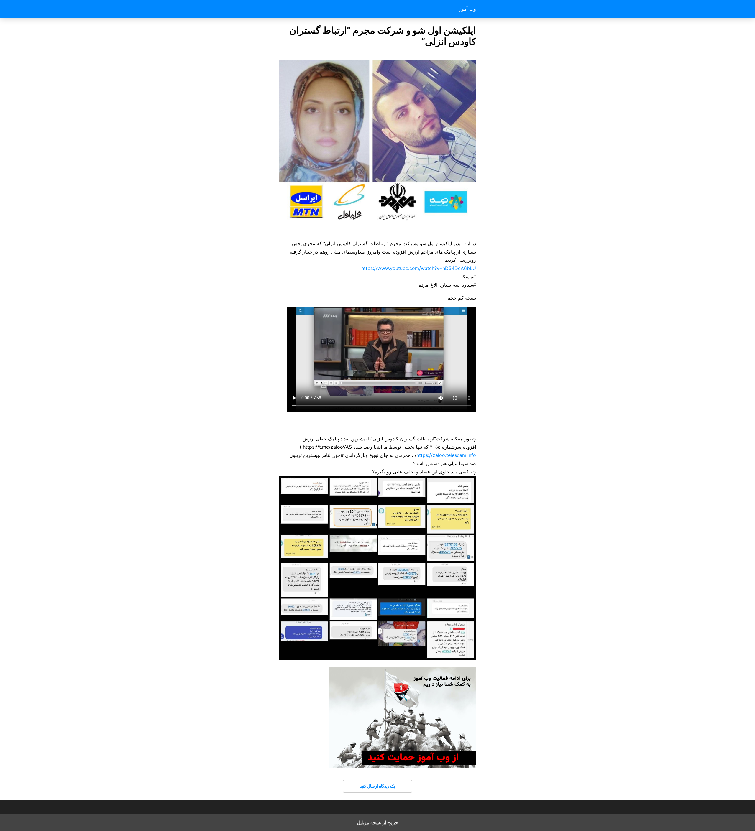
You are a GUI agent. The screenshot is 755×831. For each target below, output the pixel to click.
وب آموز (467, 9)
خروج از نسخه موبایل (377, 822)
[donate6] (402, 766)
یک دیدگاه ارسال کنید (377, 786)
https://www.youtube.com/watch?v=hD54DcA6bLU (418, 268)
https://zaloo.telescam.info (446, 455)
